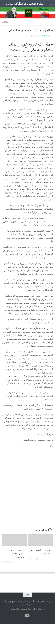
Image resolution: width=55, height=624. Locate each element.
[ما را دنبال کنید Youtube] (28, 616)
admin (44, 36)
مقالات (5, 22)
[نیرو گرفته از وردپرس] (34, 609)
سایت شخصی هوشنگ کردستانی (24, 3)
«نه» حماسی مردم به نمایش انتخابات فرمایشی (14, 553)
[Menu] (51, 3)
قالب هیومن (14, 609)
